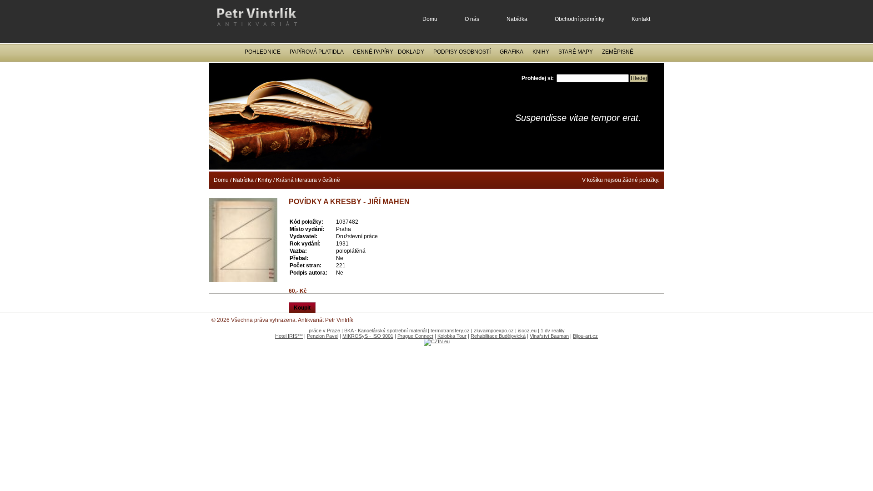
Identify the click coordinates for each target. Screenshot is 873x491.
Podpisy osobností (462, 52)
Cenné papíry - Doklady (388, 52)
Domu (429, 19)
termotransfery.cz (450, 330)
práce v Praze (324, 330)
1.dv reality (553, 330)
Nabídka (517, 19)
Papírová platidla (317, 52)
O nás (472, 19)
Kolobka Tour (452, 336)
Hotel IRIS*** (289, 336)
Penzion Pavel (322, 336)
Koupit (302, 308)
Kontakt (641, 19)
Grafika (511, 52)
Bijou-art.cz (585, 336)
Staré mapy (575, 52)
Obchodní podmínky (579, 19)
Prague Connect (415, 336)
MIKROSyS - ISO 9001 (367, 336)
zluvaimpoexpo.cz (494, 330)
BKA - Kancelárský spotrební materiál (385, 330)
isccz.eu (527, 330)
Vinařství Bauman (549, 336)
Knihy (540, 52)
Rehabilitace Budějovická (498, 336)
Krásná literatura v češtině (308, 180)
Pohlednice (263, 52)
